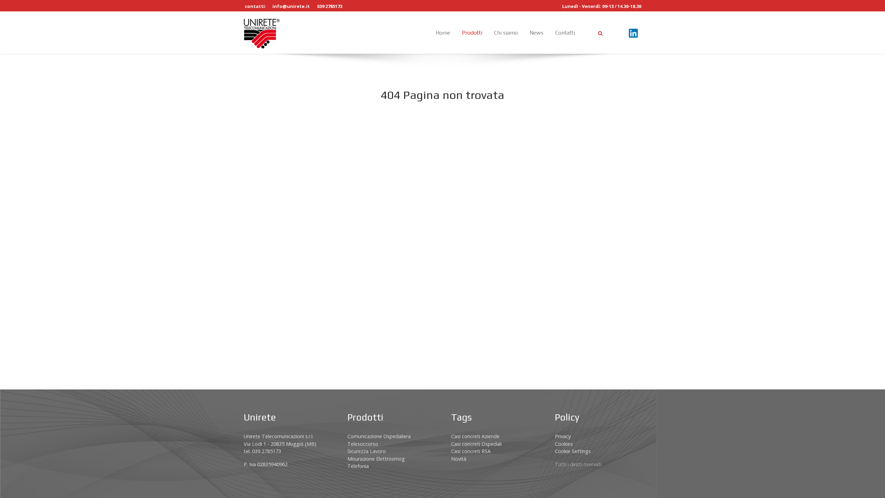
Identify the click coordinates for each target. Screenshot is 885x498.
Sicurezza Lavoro (366, 451)
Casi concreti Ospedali (476, 444)
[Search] (600, 33)
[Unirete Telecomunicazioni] (262, 32)
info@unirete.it (291, 6)
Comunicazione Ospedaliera (379, 436)
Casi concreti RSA (471, 451)
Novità (458, 458)
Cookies (564, 444)
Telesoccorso (362, 444)
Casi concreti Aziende (475, 436)
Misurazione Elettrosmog (376, 458)
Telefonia (358, 466)
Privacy (563, 436)
